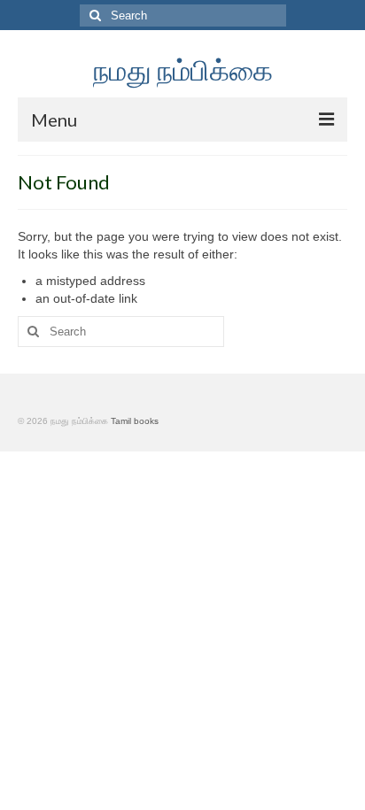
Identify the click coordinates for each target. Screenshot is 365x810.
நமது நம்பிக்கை (183, 69)
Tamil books (135, 421)
